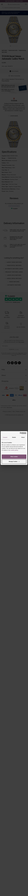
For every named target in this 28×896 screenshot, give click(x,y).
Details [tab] (14, 437)
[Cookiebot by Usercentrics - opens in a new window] (20, 433)
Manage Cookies (13, 461)
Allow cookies (14, 456)
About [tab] (23, 437)
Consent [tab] (5, 437)
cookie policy (14, 450)
